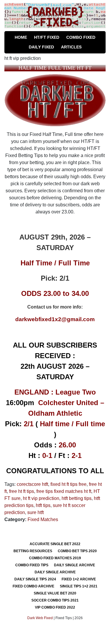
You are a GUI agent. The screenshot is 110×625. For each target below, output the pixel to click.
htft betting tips (77, 498)
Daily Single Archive (74, 565)
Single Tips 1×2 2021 (78, 586)
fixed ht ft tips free (68, 484)
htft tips (43, 505)
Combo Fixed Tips (31, 565)
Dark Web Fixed (40, 618)
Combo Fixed (80, 37)
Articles (71, 47)
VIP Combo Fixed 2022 (55, 607)
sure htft (35, 512)
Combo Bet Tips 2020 (77, 551)
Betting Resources (32, 551)
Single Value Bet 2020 (55, 593)
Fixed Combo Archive (33, 586)
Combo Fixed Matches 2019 (55, 558)
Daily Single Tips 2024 (35, 579)
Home (21, 37)
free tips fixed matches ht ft (63, 491)
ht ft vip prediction (41, 498)
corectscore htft (32, 484)
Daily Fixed (41, 47)
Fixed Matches (43, 519)
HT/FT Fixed (46, 37)
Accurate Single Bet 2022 (55, 544)
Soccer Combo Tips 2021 (55, 600)
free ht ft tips (21, 491)
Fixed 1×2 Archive (79, 579)
